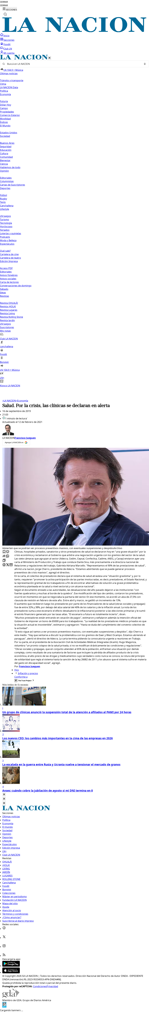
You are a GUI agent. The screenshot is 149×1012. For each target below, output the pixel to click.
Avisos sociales (8, 278)
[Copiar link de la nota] (4, 561)
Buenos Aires (7, 143)
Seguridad (5, 146)
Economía (22, 400)
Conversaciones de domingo (15, 285)
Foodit (6, 44)
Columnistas (7, 181)
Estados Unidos (8, 132)
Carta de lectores (9, 282)
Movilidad (5, 118)
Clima (3, 83)
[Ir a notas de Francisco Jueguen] (74, 430)
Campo (4, 108)
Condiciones (40, 986)
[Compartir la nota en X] (7, 565)
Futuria (4, 101)
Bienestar (5, 160)
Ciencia (4, 163)
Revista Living (7, 313)
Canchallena (6, 205)
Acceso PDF (6, 268)
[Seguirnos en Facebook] (4, 928)
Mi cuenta (8, 53)
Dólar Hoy (5, 104)
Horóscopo (6, 226)
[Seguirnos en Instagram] (4, 946)
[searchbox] (73, 64)
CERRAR (4, 2)
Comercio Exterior (10, 115)
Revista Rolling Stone (11, 316)
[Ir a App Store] (11, 972)
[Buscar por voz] (145, 64)
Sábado (4, 289)
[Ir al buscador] (5, 14)
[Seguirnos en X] (4, 937)
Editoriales (6, 177)
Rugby (3, 198)
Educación (5, 150)
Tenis (3, 202)
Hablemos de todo (10, 167)
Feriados (4, 230)
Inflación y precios (28, 673)
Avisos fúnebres (9, 275)
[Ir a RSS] (4, 955)
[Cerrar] (49, 58)
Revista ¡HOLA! (8, 306)
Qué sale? (5, 250)
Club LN (7, 48)
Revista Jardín (7, 320)
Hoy (16, 669)
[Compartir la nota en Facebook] (4, 565)
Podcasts (5, 237)
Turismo (4, 219)
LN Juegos (5, 216)
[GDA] (10, 996)
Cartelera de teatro (10, 257)
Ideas (3, 292)
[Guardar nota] (4, 552)
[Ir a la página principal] (74, 31)
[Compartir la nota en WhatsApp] (7, 556)
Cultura (4, 153)
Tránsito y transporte (11, 80)
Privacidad (52, 986)
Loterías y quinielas (10, 233)
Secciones (8, 40)
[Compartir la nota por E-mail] (11, 565)
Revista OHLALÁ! (9, 303)
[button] (74, 221)
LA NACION (9, 400)
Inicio (6, 35)
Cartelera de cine (9, 254)
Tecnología (6, 223)
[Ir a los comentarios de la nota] (7, 552)
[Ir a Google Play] (11, 965)
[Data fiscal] (4, 1006)
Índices (4, 122)
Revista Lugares (8, 310)
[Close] (4, 795)
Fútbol (3, 195)
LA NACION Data (9, 87)
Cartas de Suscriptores (12, 184)
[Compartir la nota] (4, 556)
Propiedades (7, 111)
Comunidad (6, 157)
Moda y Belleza (8, 240)
